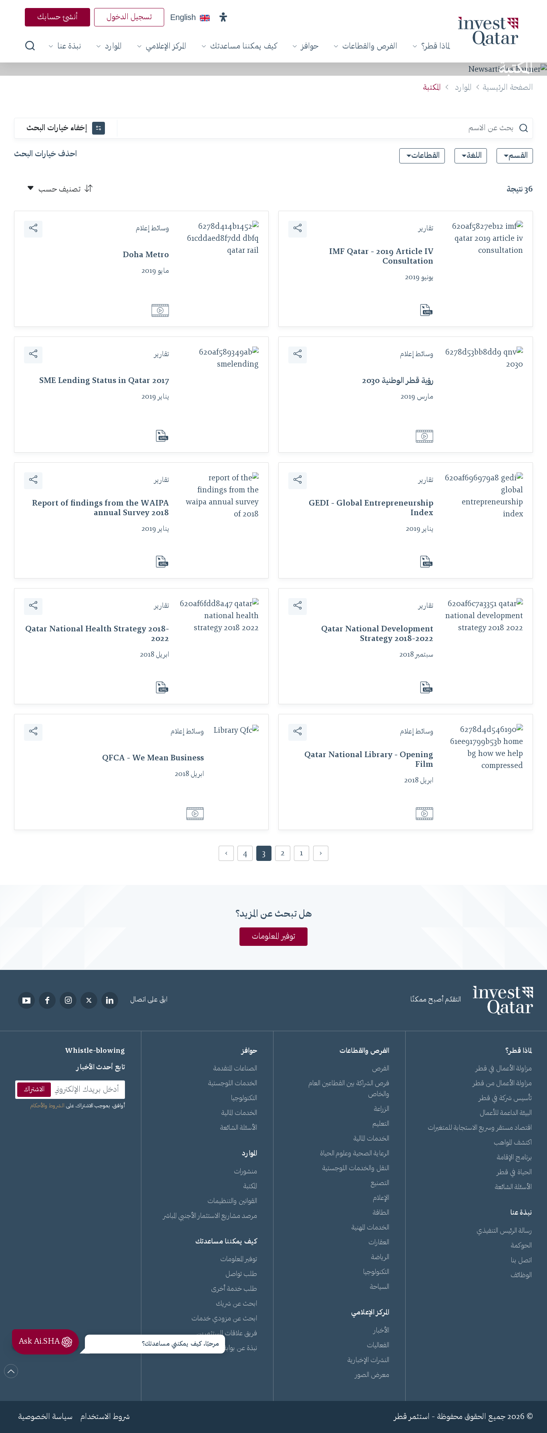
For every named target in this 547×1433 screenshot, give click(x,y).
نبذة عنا (69, 46)
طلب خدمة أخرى (234, 1289)
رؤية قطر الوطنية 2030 (397, 381)
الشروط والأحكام (47, 1106)
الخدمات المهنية (370, 1227)
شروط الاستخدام (105, 1417)
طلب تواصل (241, 1274)
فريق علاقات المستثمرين (227, 1333)
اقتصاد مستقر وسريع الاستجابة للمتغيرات (480, 1128)
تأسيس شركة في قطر (505, 1098)
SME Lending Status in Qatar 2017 (104, 381)
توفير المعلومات (273, 937)
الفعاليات (378, 1345)
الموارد (113, 46)
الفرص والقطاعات (369, 46)
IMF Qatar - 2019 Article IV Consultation (381, 257)
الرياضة (380, 1257)
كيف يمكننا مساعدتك (243, 46)
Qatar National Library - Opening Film (368, 760)
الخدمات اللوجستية (232, 1083)
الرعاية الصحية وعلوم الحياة (354, 1153)
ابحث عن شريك (236, 1304)
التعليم (380, 1124)
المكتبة (250, 1186)
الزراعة (381, 1109)
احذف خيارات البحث (45, 154)
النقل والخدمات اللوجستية (355, 1168)
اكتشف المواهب (513, 1143)
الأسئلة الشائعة (513, 1187)
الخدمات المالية (371, 1139)
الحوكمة (521, 1246)
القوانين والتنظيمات (232, 1201)
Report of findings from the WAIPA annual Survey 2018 (100, 508)
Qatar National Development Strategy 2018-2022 (377, 634)
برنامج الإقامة (514, 1157)
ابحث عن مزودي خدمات (224, 1318)
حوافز (309, 46)
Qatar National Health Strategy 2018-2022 (97, 634)
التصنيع (380, 1183)
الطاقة (381, 1213)
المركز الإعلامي (166, 46)
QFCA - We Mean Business (153, 758)
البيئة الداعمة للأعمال (506, 1113)
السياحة (379, 1287)
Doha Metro (146, 255)
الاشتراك (34, 1089)
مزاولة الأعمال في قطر (504, 1068)
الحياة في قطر (514, 1172)
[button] (223, 17)
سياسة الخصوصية (45, 1417)
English (183, 17)
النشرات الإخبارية (368, 1360)
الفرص (380, 1068)
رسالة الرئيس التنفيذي (504, 1231)
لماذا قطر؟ (435, 46)
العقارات (378, 1242)
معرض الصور (372, 1375)
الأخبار (381, 1330)
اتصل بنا (521, 1260)
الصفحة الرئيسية (508, 88)
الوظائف (521, 1275)
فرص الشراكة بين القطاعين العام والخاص (349, 1089)
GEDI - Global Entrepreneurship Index (371, 508)
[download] (424, 310)
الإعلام (381, 1198)
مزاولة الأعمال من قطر (502, 1083)
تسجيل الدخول (129, 17)
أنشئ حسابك (57, 17)
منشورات (245, 1171)
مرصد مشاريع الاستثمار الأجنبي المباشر (210, 1216)
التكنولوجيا (376, 1272)
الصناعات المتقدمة (235, 1068)
